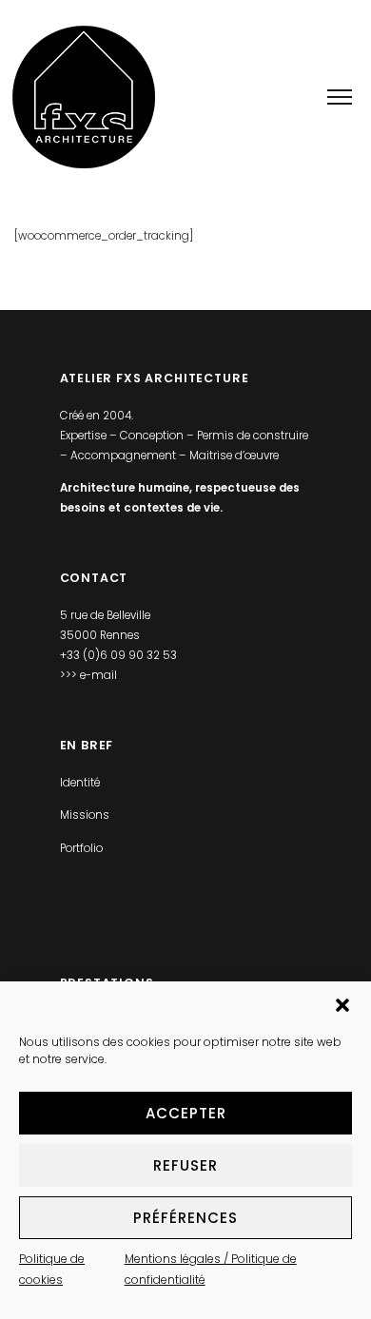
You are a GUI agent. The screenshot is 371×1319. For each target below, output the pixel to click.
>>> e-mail (88, 675)
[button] (342, 1005)
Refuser (185, 1165)
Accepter (186, 1113)
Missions (84, 815)
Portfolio (81, 848)
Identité (80, 782)
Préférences (185, 1218)
